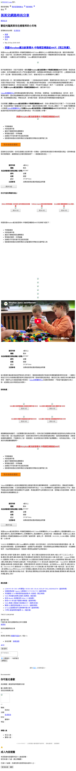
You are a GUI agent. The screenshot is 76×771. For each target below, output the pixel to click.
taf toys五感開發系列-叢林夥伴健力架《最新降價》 (22, 608)
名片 (6, 39)
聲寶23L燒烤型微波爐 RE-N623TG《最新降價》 (21, 605)
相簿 (6, 34)
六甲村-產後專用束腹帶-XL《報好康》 (18, 610)
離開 (11, 767)
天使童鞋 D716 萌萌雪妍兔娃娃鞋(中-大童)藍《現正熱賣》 (25, 593)
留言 (17, 636)
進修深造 (16, 641)
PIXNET (23, 743)
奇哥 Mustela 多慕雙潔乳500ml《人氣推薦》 (20, 598)
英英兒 (3, 624)
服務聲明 (56, 743)
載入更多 (4, 648)
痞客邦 (13, 636)
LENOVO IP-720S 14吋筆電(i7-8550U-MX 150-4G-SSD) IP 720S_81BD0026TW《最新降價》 (36, 589)
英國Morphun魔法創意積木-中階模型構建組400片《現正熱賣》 (38, 47)
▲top (2, 645)
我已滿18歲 (5, 767)
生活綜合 (17, 30)
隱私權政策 (49, 743)
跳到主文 (4, 21)
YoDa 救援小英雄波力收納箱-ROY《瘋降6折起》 (22, 603)
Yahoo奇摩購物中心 (7, 93)
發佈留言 (4, 660)
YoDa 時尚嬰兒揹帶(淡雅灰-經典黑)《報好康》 (21, 596)
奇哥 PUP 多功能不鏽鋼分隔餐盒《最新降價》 (21, 600)
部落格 (7, 37)
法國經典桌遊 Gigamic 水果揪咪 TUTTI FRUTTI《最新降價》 (26, 591)
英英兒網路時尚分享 (15, 15)
